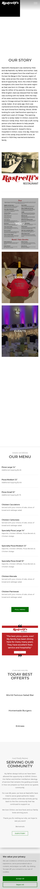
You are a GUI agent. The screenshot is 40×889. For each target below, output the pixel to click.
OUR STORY (20, 833)
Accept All (20, 879)
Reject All (20, 885)
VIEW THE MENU (20, 27)
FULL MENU (20, 609)
